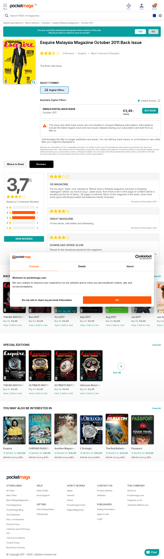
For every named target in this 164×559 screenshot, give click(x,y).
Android (70, 495)
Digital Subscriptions (13, 23)
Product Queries (104, 490)
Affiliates (101, 495)
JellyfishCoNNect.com (138, 505)
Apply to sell (103, 514)
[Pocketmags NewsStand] (21, 6)
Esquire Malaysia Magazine (65, 23)
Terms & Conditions (15, 538)
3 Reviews (68, 53)
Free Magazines (14, 505)
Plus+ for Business (15, 519)
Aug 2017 (111, 317)
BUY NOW (150, 110)
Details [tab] (82, 266)
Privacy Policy (13, 524)
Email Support (43, 495)
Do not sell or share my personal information (47, 300)
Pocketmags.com (135, 495)
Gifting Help (42, 514)
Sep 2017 (85, 317)
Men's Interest (32, 23)
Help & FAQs (42, 490)
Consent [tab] (34, 266)
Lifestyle (45, 23)
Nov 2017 (34, 317)
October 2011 (87, 23)
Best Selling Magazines (17, 500)
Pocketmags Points (76, 505)
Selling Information (106, 509)
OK (117, 300)
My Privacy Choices (15, 547)
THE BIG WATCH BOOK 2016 (14, 385)
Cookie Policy (13, 543)
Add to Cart (16, 325)
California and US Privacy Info (18, 531)
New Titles (11, 495)
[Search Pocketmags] (6, 16)
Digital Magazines (75, 510)
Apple (70, 490)
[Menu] (5, 6)
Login (99, 519)
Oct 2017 (59, 317)
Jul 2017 (136, 317)
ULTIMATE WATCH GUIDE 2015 (39, 385)
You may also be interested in (27, 408)
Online (70, 500)
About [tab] (130, 266)
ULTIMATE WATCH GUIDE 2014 (65, 385)
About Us (131, 490)
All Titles (10, 490)
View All (156, 276)
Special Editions (16, 344)
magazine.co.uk (134, 500)
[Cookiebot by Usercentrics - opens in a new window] (138, 257)
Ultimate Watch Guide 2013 (90, 385)
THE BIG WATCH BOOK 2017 (14, 317)
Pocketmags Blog (14, 510)
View (5, 325)
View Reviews (24, 238)
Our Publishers (13, 514)
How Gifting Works (45, 509)
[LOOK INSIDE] (19, 83)
